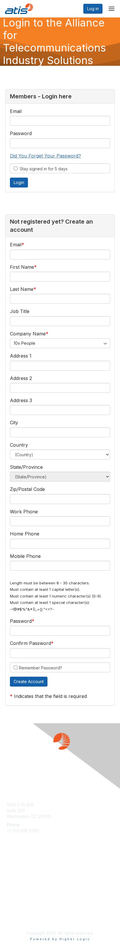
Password (21, 133)
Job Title (19, 311)
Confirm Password (30, 643)
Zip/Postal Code (27, 489)
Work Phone (24, 511)
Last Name (21, 289)
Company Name (28, 334)
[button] (28, 682)
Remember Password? (40, 667)
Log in (93, 8)
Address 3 (21, 400)
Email (16, 111)
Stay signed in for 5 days (42, 168)
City (14, 422)
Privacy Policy (20, 918)
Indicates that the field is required (50, 696)
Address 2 (21, 378)
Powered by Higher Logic (60, 939)
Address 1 (20, 356)
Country (19, 445)
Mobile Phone (25, 556)
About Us (15, 912)
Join (11, 868)
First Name (22, 267)
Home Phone (24, 534)
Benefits (14, 874)
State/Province (26, 467)
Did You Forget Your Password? (45, 156)
